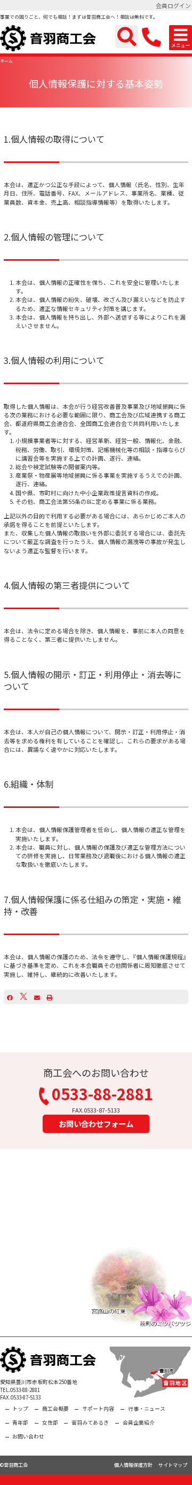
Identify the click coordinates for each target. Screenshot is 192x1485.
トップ (20, 1408)
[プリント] (49, 997)
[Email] (37, 997)
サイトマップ (172, 1464)
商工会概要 (55, 1408)
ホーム (6, 61)
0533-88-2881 (102, 1095)
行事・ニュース (146, 1408)
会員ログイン (173, 5)
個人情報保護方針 (133, 1464)
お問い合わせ (28, 1436)
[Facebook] (10, 997)
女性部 (50, 1422)
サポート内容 (98, 1408)
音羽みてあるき (90, 1422)
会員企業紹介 (139, 1422)
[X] (23, 997)
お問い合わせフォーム (96, 1123)
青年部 (20, 1422)
